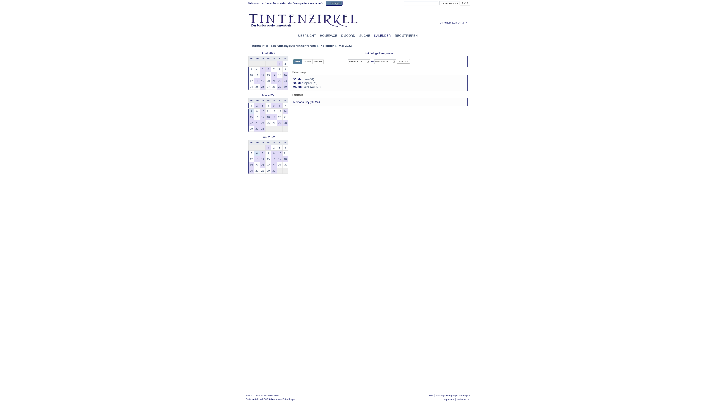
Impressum (449, 399)
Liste (297, 61)
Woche (318, 61)
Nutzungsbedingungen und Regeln (453, 395)
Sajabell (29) (310, 83)
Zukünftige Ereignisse (379, 53)
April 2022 (268, 53)
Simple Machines (271, 395)
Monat (307, 61)
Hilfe (431, 395)
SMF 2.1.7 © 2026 (254, 395)
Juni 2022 (268, 137)
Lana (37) (309, 79)
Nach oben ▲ (463, 399)
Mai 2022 (268, 95)
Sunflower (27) (312, 86)
